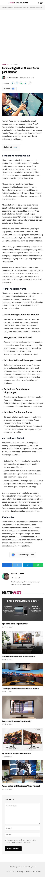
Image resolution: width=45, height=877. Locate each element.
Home (4, 7)
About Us (10, 871)
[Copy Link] (30, 83)
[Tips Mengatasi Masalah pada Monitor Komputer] (22, 707)
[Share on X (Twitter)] (17, 83)
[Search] (38, 2)
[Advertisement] (22, 36)
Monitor (9, 7)
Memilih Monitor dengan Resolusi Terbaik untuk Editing (18, 656)
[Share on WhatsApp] (21, 83)
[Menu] (41, 2)
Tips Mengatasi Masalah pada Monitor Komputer (16, 721)
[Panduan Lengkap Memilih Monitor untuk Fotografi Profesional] (22, 771)
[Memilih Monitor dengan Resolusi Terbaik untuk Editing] (22, 642)
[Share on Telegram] (25, 83)
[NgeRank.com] (18, 2)
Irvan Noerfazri (13, 77)
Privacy (20, 871)
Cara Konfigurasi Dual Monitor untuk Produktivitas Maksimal (20, 688)
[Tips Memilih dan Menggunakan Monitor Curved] (22, 739)
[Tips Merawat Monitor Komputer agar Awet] (22, 609)
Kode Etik (37, 871)
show (15, 147)
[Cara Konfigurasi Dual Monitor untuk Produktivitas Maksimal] (22, 674)
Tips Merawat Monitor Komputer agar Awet (15, 624)
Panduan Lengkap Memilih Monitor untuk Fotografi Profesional (21, 786)
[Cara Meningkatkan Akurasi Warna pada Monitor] (22, 104)
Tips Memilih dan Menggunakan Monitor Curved (16, 753)
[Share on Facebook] (13, 83)
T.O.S (28, 871)
